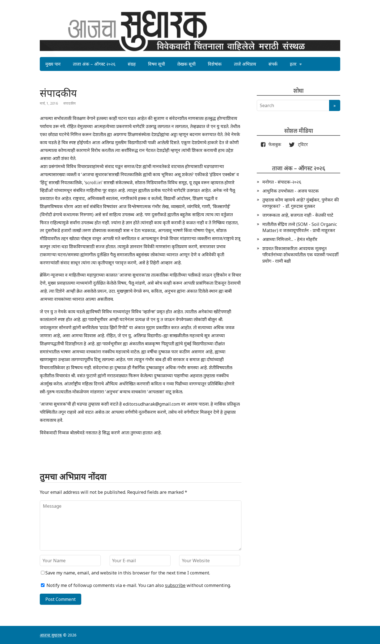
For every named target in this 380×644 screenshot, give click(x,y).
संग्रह (132, 64)
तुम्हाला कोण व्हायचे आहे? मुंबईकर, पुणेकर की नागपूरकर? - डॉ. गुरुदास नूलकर (300, 203)
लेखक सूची (186, 64)
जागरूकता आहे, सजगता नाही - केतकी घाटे (297, 215)
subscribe (175, 585)
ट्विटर (301, 144)
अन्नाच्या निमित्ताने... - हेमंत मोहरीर (289, 239)
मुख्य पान (53, 64)
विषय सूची (156, 64)
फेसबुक (273, 144)
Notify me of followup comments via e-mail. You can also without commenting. (138, 585)
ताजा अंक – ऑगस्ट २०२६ (94, 64)
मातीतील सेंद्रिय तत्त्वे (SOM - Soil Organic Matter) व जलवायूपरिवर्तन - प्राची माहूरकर (299, 227)
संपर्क (273, 64)
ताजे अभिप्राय (245, 64)
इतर (293, 64)
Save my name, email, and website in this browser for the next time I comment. (127, 573)
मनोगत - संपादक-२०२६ (281, 182)
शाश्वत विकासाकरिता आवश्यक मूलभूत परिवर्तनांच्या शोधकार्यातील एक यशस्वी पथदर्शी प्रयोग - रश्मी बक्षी (300, 254)
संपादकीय (69, 103)
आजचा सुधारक (51, 635)
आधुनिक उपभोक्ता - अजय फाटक (290, 191)
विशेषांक (215, 64)
